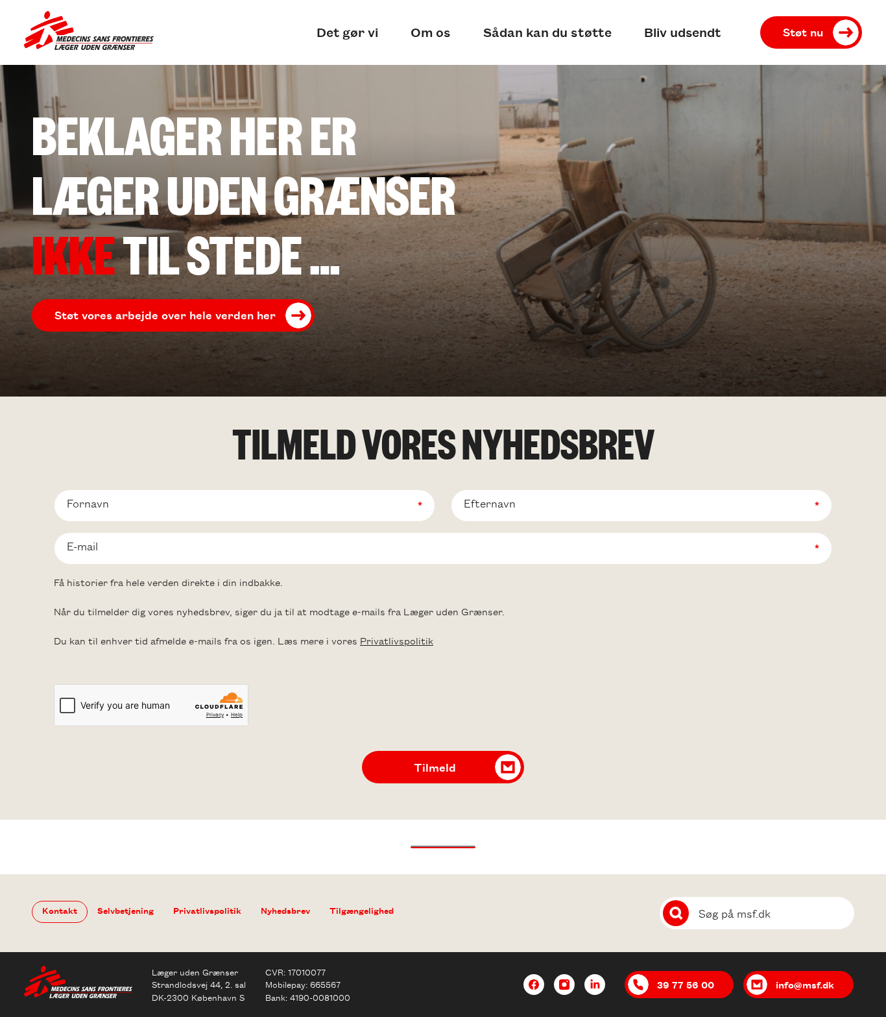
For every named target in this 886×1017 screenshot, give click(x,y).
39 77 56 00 (685, 984)
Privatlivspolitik (396, 640)
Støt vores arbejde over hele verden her (165, 315)
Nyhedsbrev (285, 910)
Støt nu (803, 32)
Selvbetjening (125, 910)
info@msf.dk (805, 984)
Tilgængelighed (361, 910)
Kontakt (59, 910)
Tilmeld (435, 767)
